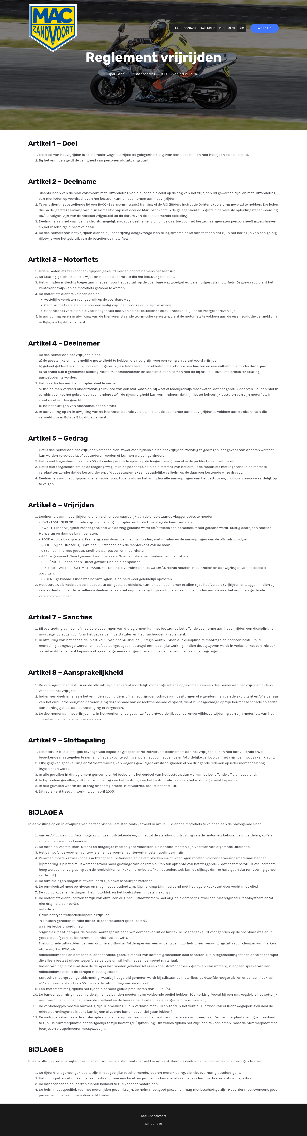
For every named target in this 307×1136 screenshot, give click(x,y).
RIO (241, 28)
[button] (264, 28)
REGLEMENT (227, 28)
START (176, 28)
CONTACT (190, 28)
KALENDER (207, 28)
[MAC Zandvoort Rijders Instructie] (52, 28)
